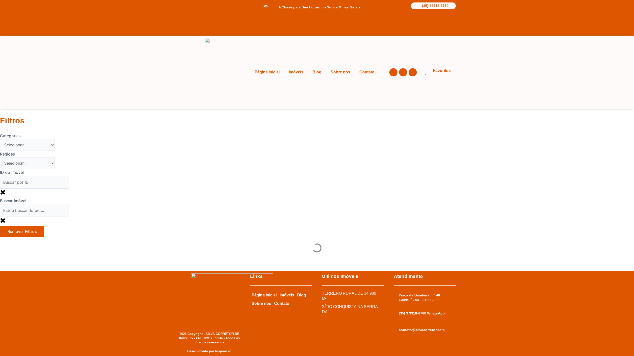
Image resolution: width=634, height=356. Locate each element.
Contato (366, 72)
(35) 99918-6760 (435, 6)
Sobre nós (340, 72)
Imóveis (296, 72)
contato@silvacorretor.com (422, 330)
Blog (317, 72)
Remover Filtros (22, 231)
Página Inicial (267, 72)
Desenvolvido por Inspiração (209, 351)
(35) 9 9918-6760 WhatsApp (422, 313)
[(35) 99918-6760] (415, 5)
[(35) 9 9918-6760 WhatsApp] (396, 313)
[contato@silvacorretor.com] (396, 330)
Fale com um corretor (201, 27)
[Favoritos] (425, 71)
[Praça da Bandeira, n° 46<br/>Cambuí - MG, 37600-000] (396, 295)
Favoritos (442, 70)
